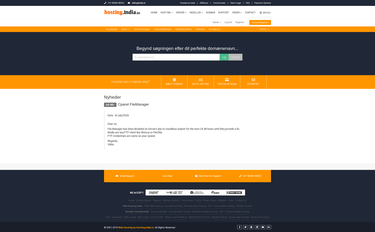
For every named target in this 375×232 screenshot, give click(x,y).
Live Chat (167, 176)
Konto (263, 29)
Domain (210, 12)
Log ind (228, 22)
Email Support (126, 176)
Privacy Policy (210, 200)
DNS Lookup (130, 217)
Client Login (235, 3)
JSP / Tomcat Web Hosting (220, 206)
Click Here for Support (209, 176)
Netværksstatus (183, 29)
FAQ (248, 3)
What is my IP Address (176, 217)
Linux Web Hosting (173, 206)
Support (223, 12)
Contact (250, 12)
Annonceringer (142, 29)
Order (236, 12)
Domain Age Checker (239, 217)
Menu (266, 12)
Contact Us (240, 200)
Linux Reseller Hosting (179, 211)
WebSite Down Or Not (199, 217)
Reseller (195, 12)
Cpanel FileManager (133, 104)
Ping (108, 217)
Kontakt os (214, 29)
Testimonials (219, 3)
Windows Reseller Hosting (205, 211)
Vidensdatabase (162, 29)
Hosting (166, 12)
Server (180, 12)
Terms (198, 200)
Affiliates (204, 3)
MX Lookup (143, 217)
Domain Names (143, 200)
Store (125, 29)
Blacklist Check (219, 217)
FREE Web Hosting (153, 206)
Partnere (200, 29)
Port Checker (157, 217)
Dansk (216, 22)
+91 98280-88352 (252, 176)
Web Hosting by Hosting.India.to (136, 227)
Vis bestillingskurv (260, 22)
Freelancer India (187, 3)
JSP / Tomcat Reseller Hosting (234, 211)
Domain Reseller (159, 211)
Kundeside (111, 29)
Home (154, 12)
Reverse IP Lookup (260, 217)
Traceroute (116, 217)
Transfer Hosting (244, 206)
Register (239, 22)
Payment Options (262, 3)
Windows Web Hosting (195, 206)
